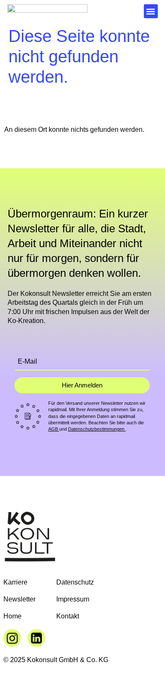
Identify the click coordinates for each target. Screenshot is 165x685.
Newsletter (19, 599)
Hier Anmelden (82, 385)
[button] (151, 11)
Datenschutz (75, 582)
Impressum (72, 599)
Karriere (15, 582)
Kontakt (67, 616)
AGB (53, 429)
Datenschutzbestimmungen (97, 429)
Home (12, 616)
